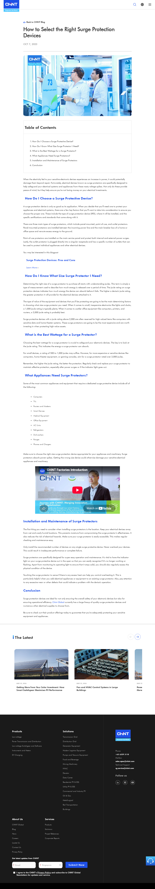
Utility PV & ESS (69, 786)
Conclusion (37, 165)
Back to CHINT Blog (35, 22)
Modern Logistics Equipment (74, 750)
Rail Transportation (70, 804)
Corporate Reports (52, 838)
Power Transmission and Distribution (26, 741)
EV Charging (17, 755)
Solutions (48, 829)
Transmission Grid (70, 737)
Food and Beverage (71, 759)
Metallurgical (68, 800)
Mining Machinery (70, 764)
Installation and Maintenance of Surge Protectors (54, 160)
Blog (14, 829)
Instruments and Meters (21, 750)
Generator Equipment (71, 746)
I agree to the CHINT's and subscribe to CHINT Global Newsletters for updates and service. (48, 873)
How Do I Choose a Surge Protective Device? (52, 141)
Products (48, 824)
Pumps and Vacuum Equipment (75, 755)
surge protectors (94, 182)
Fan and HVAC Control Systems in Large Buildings (97, 688)
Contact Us (16, 847)
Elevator (66, 773)
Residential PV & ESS (71, 782)
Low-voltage (16, 737)
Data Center (68, 777)
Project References (52, 833)
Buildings (66, 809)
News (14, 833)
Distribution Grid (69, 741)
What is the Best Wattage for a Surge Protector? (54, 150)
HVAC (65, 768)
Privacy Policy (17, 852)
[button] (138, 637)
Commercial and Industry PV (74, 791)
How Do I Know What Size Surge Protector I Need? (55, 146)
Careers (15, 838)
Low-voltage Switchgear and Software (27, 746)
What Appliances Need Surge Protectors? (51, 155)
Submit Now (76, 865)
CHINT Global (18, 824)
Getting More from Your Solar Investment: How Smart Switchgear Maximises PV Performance (40, 688)
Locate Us (16, 842)
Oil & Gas (67, 795)
